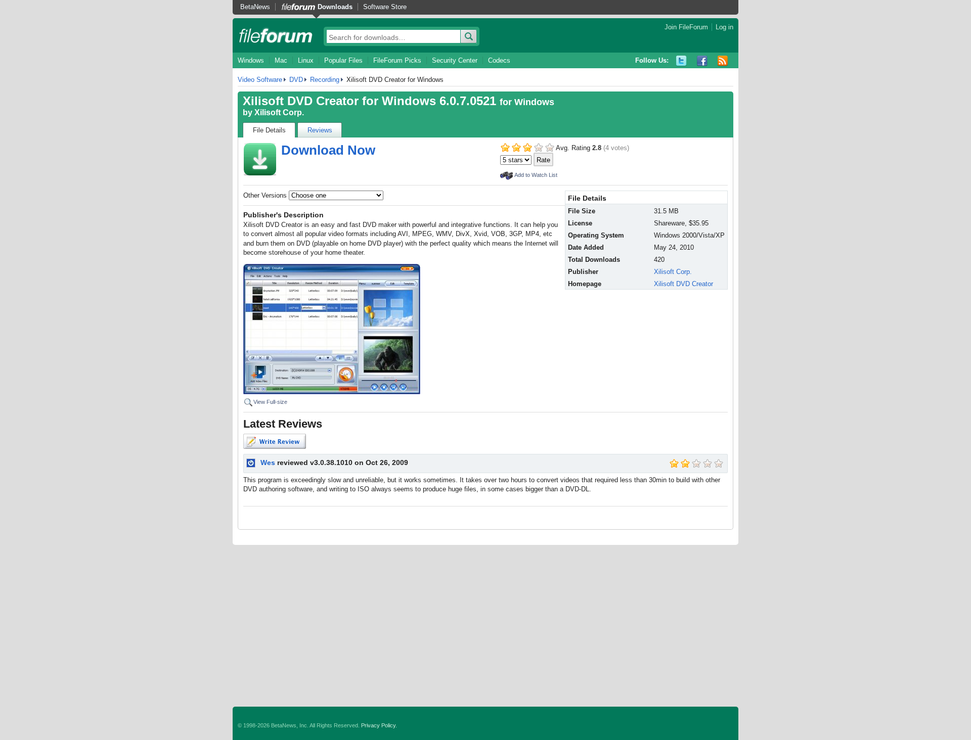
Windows (251, 60)
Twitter (681, 61)
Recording (324, 79)
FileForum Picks (397, 60)
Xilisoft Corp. (279, 112)
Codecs (499, 60)
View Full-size (270, 402)
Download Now (328, 150)
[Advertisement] (485, 626)
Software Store (385, 7)
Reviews (319, 130)
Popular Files (343, 60)
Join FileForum (686, 27)
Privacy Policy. (379, 725)
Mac (281, 60)
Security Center (454, 60)
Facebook (702, 61)
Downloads (335, 7)
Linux (306, 60)
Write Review (274, 441)
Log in (724, 27)
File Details (269, 130)
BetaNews (255, 7)
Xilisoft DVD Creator (683, 284)
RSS (723, 61)
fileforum (276, 35)
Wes (267, 462)
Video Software (260, 79)
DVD (296, 79)
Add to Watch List (535, 175)
